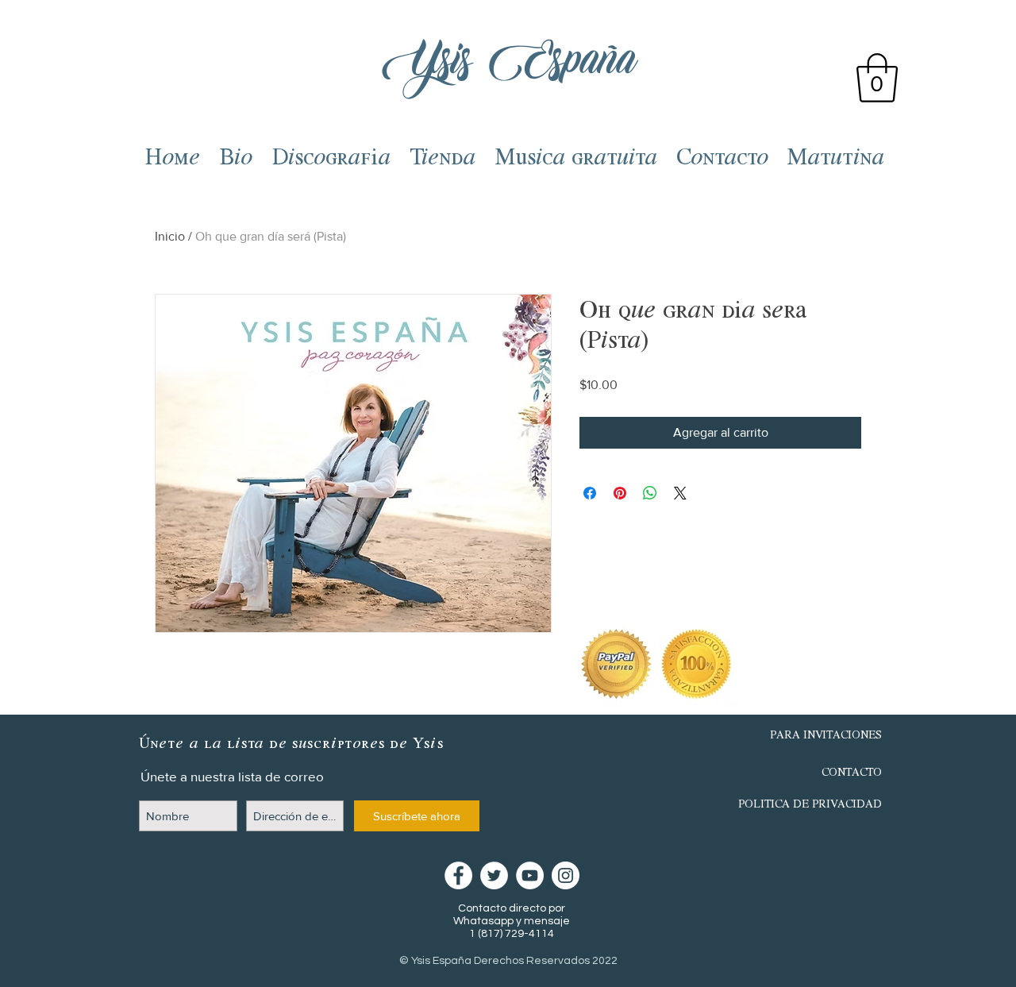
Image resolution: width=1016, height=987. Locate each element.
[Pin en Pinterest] (619, 493)
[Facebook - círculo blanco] (458, 875)
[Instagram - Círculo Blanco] (565, 875)
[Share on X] (680, 493)
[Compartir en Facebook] (589, 493)
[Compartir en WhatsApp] (650, 493)
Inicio (170, 236)
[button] (877, 77)
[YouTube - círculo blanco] (530, 875)
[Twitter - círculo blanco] (494, 875)
